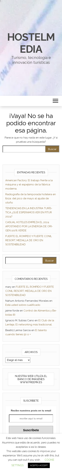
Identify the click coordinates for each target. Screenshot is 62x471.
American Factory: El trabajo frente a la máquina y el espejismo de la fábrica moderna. (29, 184)
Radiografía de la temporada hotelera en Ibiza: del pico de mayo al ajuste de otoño (30, 198)
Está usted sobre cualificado (22, 304)
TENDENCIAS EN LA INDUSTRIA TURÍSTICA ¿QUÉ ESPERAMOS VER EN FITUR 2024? (28, 212)
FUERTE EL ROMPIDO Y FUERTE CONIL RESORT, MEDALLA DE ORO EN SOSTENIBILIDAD (28, 240)
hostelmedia (31, 43)
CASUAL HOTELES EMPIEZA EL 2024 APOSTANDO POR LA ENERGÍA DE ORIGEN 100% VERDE (29, 226)
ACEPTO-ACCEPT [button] (39, 465)
